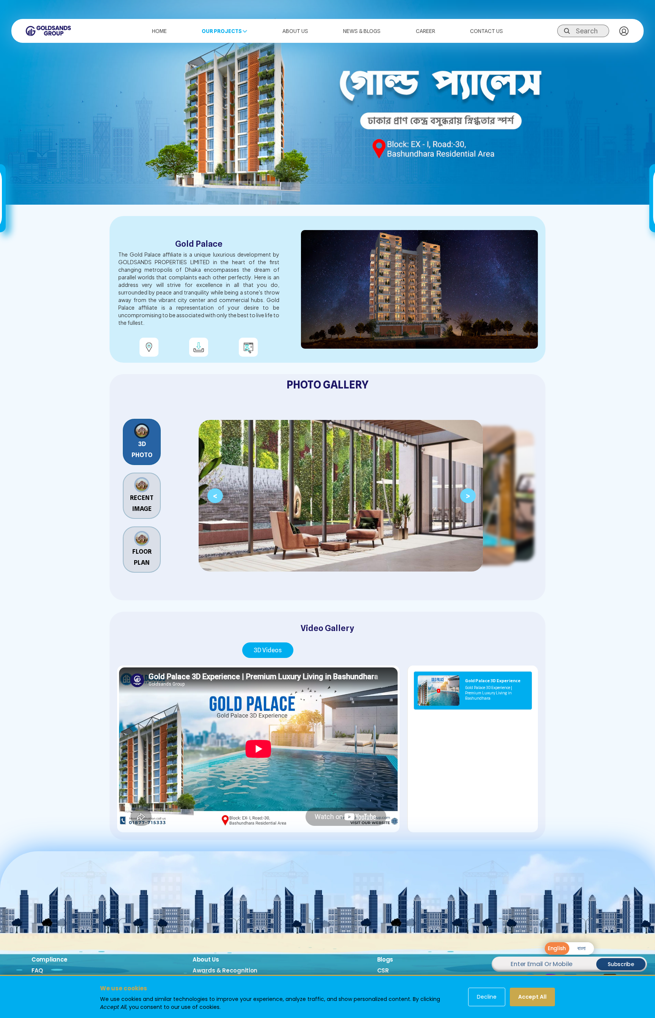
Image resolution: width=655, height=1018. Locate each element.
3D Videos (268, 650)
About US (295, 31)
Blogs (385, 959)
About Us (206, 959)
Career (425, 31)
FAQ (37, 970)
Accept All (532, 997)
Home (159, 31)
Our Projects (222, 31)
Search (587, 31)
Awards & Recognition (225, 970)
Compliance (49, 959)
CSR (383, 970)
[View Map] (148, 347)
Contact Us (486, 31)
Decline (487, 997)
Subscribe (621, 964)
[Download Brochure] (198, 347)
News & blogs (362, 31)
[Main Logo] (48, 30)
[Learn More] (248, 347)
